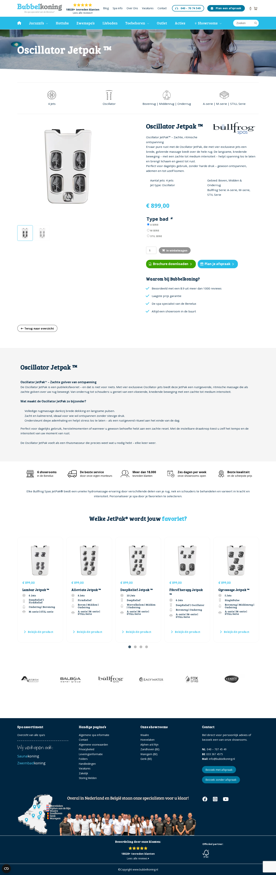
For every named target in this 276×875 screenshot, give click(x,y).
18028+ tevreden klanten (82, 9)
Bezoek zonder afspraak (221, 779)
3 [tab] (141, 647)
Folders (83, 759)
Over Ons (132, 8)
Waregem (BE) (149, 754)
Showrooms (207, 23)
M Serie (154, 230)
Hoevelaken (147, 739)
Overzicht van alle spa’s (31, 735)
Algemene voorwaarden (93, 744)
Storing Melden (88, 778)
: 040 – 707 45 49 (214, 749)
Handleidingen (87, 763)
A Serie (154, 224)
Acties (180, 23)
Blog (106, 8)
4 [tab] (146, 647)
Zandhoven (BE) (149, 749)
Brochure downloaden (170, 264)
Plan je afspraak (217, 264)
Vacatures (148, 8)
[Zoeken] (255, 23)
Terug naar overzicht (38, 328)
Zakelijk (83, 773)
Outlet (162, 23)
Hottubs (62, 23)
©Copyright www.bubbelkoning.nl (138, 869)
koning (28, 756)
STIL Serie (156, 236)
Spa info (118, 8)
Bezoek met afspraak (219, 769)
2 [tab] (135, 647)
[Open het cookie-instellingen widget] (6, 868)
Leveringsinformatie (91, 754)
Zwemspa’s (85, 23)
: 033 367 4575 (212, 754)
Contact (162, 8)
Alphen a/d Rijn (149, 744)
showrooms (239, 739)
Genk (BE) (146, 759)
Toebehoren (135, 23)
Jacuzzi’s (36, 23)
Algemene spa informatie (94, 735)
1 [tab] (129, 647)
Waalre (144, 735)
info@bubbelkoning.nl (218, 759)
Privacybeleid (86, 749)
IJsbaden (110, 23)
